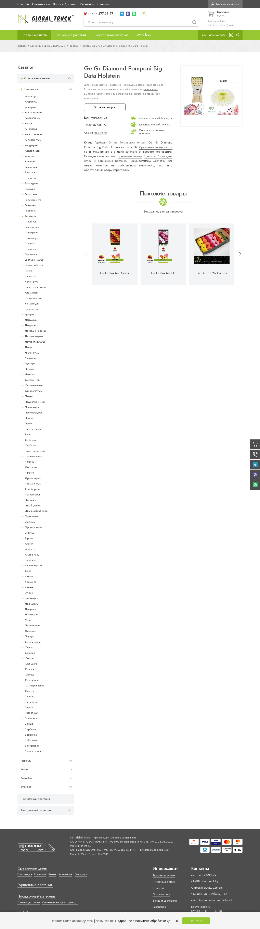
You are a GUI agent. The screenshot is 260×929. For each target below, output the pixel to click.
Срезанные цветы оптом (155, 147)
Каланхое (31, 276)
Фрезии (30, 473)
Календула (32, 282)
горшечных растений (112, 161)
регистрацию (150, 89)
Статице (29, 675)
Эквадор (26, 787)
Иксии (28, 271)
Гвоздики (30, 189)
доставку (159, 161)
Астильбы (30, 161)
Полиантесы (32, 407)
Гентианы (30, 205)
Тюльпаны (31, 718)
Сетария (30, 653)
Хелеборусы (32, 489)
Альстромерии (33, 112)
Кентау (29, 576)
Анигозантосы (33, 134)
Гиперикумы (32, 227)
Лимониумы (32, 353)
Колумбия (26, 778)
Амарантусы (32, 555)
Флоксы (30, 462)
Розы (28, 434)
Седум (29, 647)
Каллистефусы (33, 565)
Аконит (29, 544)
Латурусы (30, 325)
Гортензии (31, 254)
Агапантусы (32, 96)
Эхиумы (30, 533)
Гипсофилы (31, 232)
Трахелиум (31, 713)
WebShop (144, 34)
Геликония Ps (33, 200)
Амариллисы (32, 118)
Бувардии (30, 178)
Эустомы (30, 522)
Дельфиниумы (34, 260)
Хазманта (30, 582)
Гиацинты (30, 221)
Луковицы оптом (28, 902)
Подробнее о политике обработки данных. (147, 921)
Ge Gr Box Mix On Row (211, 273)
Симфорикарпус (34, 685)
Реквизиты (87, 4)
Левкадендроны (35, 331)
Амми (28, 123)
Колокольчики (33, 298)
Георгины (30, 211)
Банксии (30, 172)
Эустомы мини (33, 527)
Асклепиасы (32, 151)
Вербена (30, 729)
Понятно (196, 921)
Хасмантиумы (33, 484)
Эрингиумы (32, 516)
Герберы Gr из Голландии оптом (120, 142)
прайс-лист (100, 133)
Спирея (29, 669)
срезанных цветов (130, 156)
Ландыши (31, 320)
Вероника (31, 735)
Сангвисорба (33, 642)
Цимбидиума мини (36, 511)
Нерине (30, 369)
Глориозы (30, 243)
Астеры (29, 156)
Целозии (30, 500)
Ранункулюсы (33, 429)
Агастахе (30, 549)
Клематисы (31, 293)
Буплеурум (31, 183)
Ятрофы (29, 538)
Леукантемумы (34, 336)
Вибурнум (31, 740)
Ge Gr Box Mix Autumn (115, 273)
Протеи (29, 423)
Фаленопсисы (33, 456)
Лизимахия (31, 614)
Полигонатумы (33, 412)
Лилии (28, 347)
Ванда (29, 724)
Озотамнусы (32, 380)
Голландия (31, 89)
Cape (28, 571)
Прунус (29, 636)
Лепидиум (31, 604)
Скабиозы (31, 445)
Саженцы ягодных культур (60, 902)
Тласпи (29, 707)
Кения (24, 769)
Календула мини (35, 287)
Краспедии (31, 309)
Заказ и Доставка (65, 4)
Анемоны (31, 129)
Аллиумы (30, 107)
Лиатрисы (30, 609)
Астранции (31, 167)
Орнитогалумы (33, 391)
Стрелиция (31, 680)
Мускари (30, 363)
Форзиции (31, 467)
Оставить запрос (104, 107)
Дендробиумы (34, 265)
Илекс (29, 593)
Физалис (30, 631)
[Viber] (128, 14)
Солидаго (31, 664)
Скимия (29, 658)
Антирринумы (33, 140)
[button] (238, 254)
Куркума (30, 314)
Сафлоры (30, 440)
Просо (28, 418)
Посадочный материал (112, 34)
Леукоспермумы (35, 342)
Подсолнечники (35, 402)
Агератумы (31, 102)
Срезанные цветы (34, 34)
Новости (23, 4)
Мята (28, 620)
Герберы (30, 216)
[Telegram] (122, 14)
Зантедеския (33, 751)
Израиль (26, 761)
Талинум (30, 696)
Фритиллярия (33, 478)
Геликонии (31, 194)
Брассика (30, 560)
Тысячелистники (35, 451)
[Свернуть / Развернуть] (69, 78)
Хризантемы (32, 494)
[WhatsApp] (134, 14)
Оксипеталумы (34, 385)
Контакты (103, 4)
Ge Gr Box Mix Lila (163, 273)
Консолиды (32, 303)
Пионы (29, 396)
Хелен (29, 587)
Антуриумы (31, 145)
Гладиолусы (32, 238)
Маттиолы (30, 358)
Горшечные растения (71, 34)
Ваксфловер (32, 746)
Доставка (144, 118)
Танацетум (31, 702)
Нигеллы (30, 374)
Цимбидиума (33, 505)
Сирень (30, 691)
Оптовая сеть (41, 4)
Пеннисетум (32, 625)
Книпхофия (31, 598)
